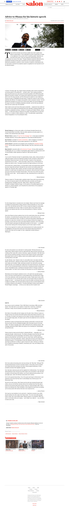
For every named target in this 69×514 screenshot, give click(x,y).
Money (56, 4)
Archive (37, 490)
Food (24, 4)
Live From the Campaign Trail (24, 136)
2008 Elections (8, 433)
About (34, 487)
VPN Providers (34, 503)
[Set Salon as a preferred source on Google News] (37, 50)
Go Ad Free (34, 492)
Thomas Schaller (9, 20)
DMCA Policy (34, 505)
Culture (18, 4)
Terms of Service (31, 490)
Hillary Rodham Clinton (23, 433)
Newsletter (50, 1)
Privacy (36, 489)
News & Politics (9, 4)
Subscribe (9, 1)
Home (29, 487)
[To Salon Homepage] (34, 3)
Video (62, 4)
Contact (30, 489)
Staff (38, 487)
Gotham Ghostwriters (23, 139)
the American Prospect (26, 149)
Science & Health (48, 4)
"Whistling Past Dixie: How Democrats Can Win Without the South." (23, 424)
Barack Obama (14, 433)
